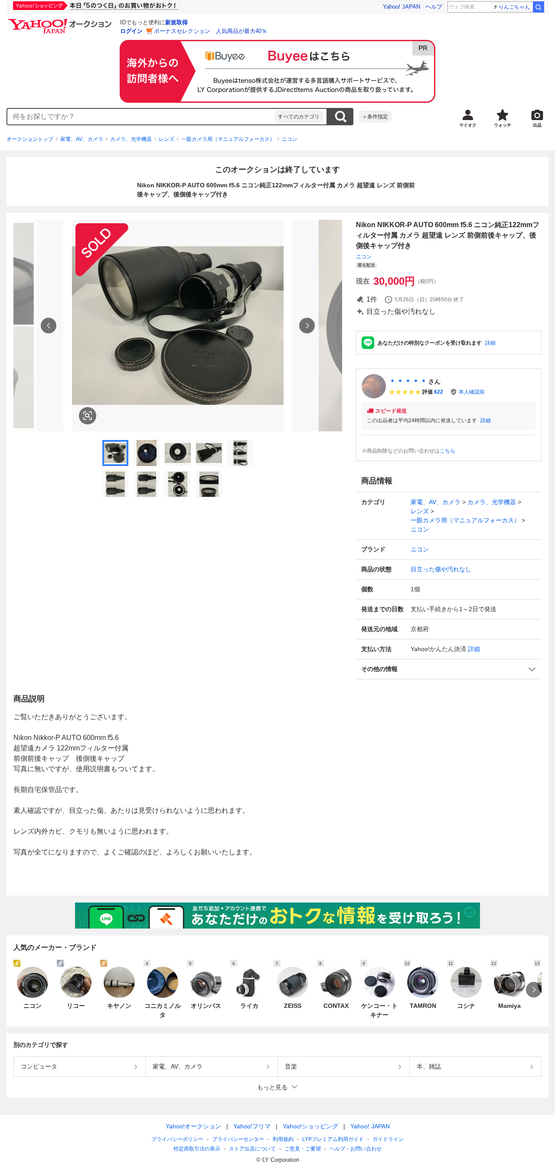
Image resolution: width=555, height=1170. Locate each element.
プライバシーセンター (238, 1139)
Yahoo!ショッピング (310, 1126)
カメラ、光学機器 (131, 139)
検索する (340, 116)
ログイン (131, 31)
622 (438, 392)
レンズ (166, 139)
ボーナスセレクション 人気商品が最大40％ (210, 31)
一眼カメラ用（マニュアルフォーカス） (228, 139)
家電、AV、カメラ (81, 139)
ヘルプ (433, 6)
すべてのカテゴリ (299, 117)
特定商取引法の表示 (196, 1149)
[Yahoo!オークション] (61, 21)
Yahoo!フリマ (252, 1126)
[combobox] (141, 116)
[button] (449, 669)
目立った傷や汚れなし (441, 569)
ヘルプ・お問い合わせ (356, 1149)
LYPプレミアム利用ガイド (333, 1139)
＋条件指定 (375, 117)
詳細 (490, 343)
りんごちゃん (514, 7)
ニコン (289, 139)
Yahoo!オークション (193, 1126)
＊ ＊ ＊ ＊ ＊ (408, 381)
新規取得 (176, 22)
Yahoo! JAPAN (401, 6)
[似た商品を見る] (87, 415)
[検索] (538, 7)
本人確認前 (472, 392)
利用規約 (283, 1139)
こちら (447, 451)
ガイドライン (388, 1139)
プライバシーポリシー (177, 1139)
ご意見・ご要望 (302, 1149)
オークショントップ (30, 139)
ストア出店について (252, 1149)
